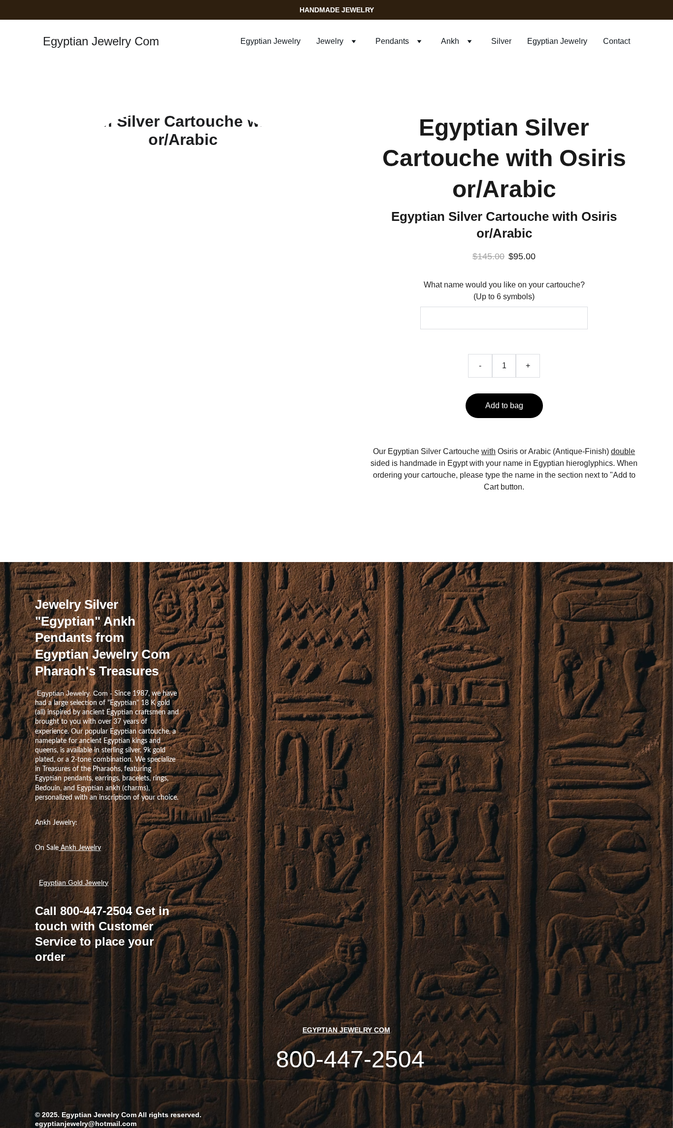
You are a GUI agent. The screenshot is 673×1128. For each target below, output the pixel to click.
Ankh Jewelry (80, 848)
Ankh (450, 41)
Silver (501, 41)
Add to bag (504, 405)
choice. (167, 797)
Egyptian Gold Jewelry (73, 882)
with (488, 451)
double (623, 451)
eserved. (187, 1115)
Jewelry (329, 41)
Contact (616, 41)
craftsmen (150, 712)
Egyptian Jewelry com (346, 1030)
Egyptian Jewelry (270, 41)
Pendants (392, 41)
